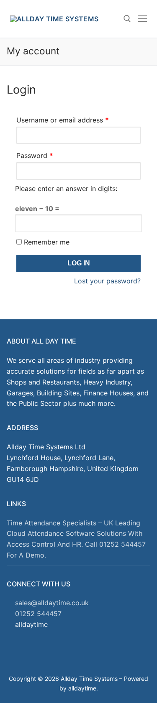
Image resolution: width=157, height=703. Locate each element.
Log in (78, 263)
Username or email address (76, 119)
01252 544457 (38, 613)
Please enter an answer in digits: (66, 188)
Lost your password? (107, 281)
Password (48, 155)
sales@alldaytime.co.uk (52, 603)
